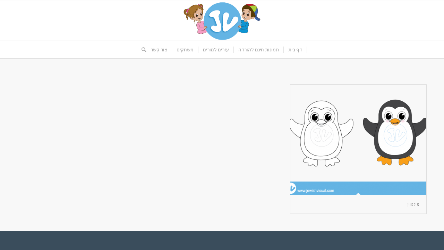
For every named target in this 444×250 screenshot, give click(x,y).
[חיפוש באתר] (141, 49)
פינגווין (413, 204)
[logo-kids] (222, 20)
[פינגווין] (358, 140)
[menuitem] (295, 49)
